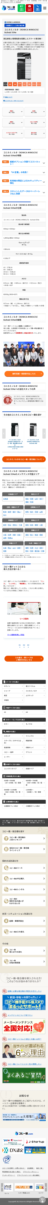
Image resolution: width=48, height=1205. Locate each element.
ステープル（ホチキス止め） (12, 741)
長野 (9, 512)
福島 (27, 502)
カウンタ (20, 84)
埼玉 (9, 525)
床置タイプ (30, 769)
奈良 (18, 535)
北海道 (5, 499)
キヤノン (7, 686)
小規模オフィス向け (33, 806)
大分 (36, 548)
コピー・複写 (8, 752)
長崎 (41, 548)
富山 (18, 512)
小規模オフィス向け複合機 (15, 25)
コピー (24, 84)
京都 (14, 535)
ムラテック (29, 695)
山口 (14, 548)
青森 (27, 499)
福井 (14, 512)
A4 (15, 84)
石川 (4, 515)
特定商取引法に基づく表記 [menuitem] (11, 1172)
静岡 (36, 525)
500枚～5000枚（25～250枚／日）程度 (12, 781)
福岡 (27, 548)
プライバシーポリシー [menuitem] (30, 1172)
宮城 (31, 499)
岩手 (41, 499)
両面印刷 (29, 740)
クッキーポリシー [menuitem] (8, 1175)
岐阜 (31, 525)
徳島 (36, 535)
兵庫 (9, 535)
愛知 (27, 525)
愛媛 (41, 535)
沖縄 (42, 551)
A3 (10, 84)
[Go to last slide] (4, 434)
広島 (4, 548)
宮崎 (31, 551)
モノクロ (5, 84)
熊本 (27, 551)
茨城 (36, 512)
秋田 (31, 502)
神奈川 (15, 525)
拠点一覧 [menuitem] (39, 1168)
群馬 (27, 512)
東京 (4, 525)
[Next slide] (44, 434)
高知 (27, 535)
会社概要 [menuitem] (30, 1168)
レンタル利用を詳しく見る (16, 635)
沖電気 (6, 700)
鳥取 (4, 551)
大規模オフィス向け (11, 806)
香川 (31, 535)
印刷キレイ (30, 747)
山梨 (41, 512)
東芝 (5, 695)
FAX (29, 84)
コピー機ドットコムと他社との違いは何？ (25, 1039)
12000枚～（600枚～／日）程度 (33, 791)
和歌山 (10, 538)
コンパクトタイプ (10, 769)
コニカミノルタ (31, 691)
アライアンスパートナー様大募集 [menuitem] (28, 1175)
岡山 (9, 548)
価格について (8, 97)
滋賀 (4, 538)
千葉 (20, 525)
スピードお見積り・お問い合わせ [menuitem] (13, 1168)
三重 (41, 525)
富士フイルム (30, 686)
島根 (18, 548)
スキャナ (34, 84)
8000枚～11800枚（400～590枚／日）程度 (12, 792)
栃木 (31, 512)
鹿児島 (37, 551)
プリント (39, 84)
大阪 (4, 535)
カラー (6, 724)
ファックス (30, 736)
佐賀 (31, 548)
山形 (36, 499)
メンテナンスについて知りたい (20, 1015)
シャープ (7, 691)
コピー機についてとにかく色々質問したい (25, 1064)
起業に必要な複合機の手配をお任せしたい (25, 991)
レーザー (7, 757)
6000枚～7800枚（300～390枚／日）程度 (34, 782)
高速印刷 (7, 747)
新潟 (4, 512)
